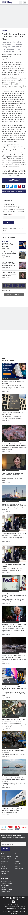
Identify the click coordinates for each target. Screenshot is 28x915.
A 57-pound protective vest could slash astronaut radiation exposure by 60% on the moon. (14, 693)
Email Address (7, 214)
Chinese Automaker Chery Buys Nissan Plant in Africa (13, 751)
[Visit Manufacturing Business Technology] (17, 829)
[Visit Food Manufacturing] (10, 827)
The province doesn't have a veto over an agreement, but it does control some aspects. (13, 478)
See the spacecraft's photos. (10, 812)
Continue (8, 222)
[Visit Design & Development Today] (3, 827)
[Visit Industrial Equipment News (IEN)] (17, 827)
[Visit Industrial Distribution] (3, 829)
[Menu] (24, 2)
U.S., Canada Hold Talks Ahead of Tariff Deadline (13, 565)
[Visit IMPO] (24, 827)
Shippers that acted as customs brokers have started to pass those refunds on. (13, 600)
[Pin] (19, 186)
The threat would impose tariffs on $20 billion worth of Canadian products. (12, 569)
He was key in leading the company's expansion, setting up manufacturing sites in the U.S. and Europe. (14, 724)
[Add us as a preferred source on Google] (23, 186)
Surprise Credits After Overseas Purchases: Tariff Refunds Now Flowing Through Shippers (14, 595)
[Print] (3, 186)
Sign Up (5, 849)
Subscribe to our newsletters (14, 180)
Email (2, 841)
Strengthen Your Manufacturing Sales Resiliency (8, 245)
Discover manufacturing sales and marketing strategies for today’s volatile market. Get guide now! (13, 387)
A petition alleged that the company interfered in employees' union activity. (12, 417)
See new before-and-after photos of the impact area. (13, 508)
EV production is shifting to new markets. (13, 754)
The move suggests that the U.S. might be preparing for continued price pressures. (13, 784)
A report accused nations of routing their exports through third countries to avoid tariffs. (13, 630)
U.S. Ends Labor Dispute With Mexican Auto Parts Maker (9, 253)
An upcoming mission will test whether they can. (14, 660)
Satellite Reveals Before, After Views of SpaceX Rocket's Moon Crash (14, 809)
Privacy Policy (9, 907)
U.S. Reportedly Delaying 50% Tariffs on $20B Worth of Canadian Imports (14, 534)
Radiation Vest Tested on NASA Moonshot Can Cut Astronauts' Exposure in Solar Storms (14, 688)
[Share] (7, 186)
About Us (6, 905)
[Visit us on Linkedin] (13, 901)
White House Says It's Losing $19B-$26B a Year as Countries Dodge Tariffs (14, 625)
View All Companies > (14, 294)
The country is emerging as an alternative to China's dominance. (14, 448)
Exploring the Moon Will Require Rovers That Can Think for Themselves (14, 656)
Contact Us (14, 905)
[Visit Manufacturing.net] (10, 829)
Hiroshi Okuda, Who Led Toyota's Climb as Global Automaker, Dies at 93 (13, 720)
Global (4, 30)
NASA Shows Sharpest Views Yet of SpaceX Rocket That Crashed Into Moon (14, 504)
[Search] (20, 2)
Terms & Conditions (19, 907)
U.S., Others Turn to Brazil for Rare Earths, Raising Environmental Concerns (8, 264)
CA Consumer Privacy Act (12, 908)
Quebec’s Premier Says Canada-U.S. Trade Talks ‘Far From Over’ (9, 274)
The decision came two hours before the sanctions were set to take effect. (13, 538)
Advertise (21, 905)
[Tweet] (15, 186)
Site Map (22, 908)
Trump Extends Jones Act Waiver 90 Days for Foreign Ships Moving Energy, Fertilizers (13, 779)
